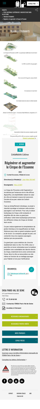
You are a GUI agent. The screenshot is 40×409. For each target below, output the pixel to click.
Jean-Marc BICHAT (28, 180)
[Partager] (36, 10)
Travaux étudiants (8, 17)
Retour (21, 144)
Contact (11, 393)
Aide (30, 393)
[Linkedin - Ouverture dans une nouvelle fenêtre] (22, 381)
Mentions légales (21, 393)
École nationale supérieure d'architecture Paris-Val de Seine (17, 13)
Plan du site (20, 396)
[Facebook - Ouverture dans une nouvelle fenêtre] (4, 381)
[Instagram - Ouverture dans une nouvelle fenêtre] (10, 381)
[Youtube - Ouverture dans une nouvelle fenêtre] (16, 381)
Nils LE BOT (18, 185)
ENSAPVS (4, 10)
